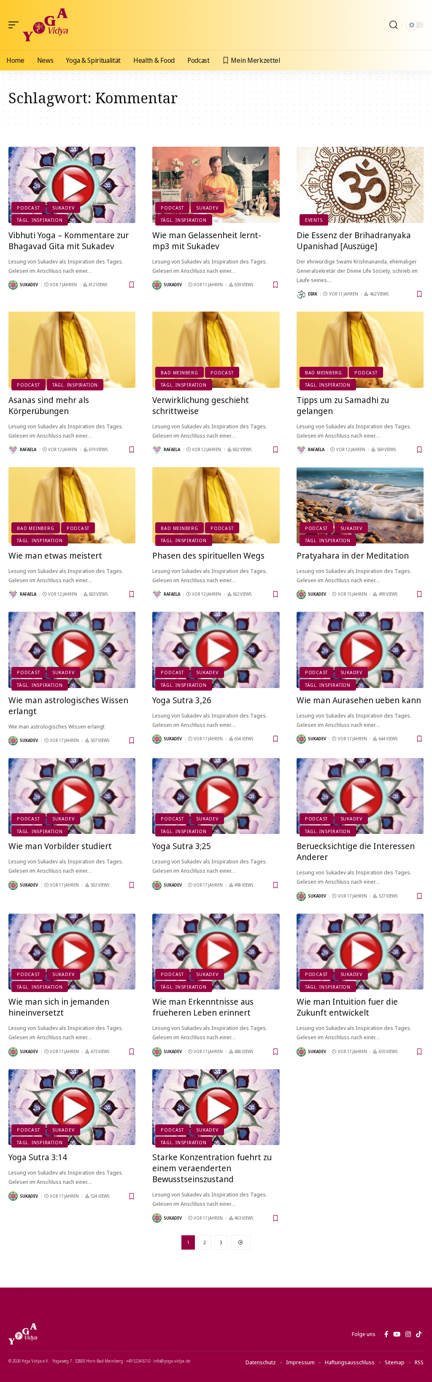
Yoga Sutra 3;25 (181, 846)
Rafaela (28, 449)
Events (314, 220)
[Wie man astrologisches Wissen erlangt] (71, 650)
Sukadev (63, 207)
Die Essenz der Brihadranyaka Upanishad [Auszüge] (354, 240)
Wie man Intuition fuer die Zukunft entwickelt (347, 1007)
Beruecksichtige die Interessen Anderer (356, 851)
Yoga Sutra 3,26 (181, 700)
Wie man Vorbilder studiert (60, 846)
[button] (15, 24)
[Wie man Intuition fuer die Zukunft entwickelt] (360, 952)
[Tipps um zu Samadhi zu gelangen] (360, 350)
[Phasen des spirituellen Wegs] (215, 505)
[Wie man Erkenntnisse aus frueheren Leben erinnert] (215, 952)
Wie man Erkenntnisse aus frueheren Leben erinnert (203, 1007)
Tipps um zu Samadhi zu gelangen (343, 405)
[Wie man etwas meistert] (71, 505)
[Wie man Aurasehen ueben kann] (360, 650)
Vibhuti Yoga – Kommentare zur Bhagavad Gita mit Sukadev (68, 240)
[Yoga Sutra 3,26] (215, 650)
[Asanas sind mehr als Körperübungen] (71, 350)
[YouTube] (396, 1334)
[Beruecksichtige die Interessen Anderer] (360, 796)
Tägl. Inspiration (39, 220)
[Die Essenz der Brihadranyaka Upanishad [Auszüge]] (360, 185)
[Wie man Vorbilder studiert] (71, 796)
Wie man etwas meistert (55, 555)
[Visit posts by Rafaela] (13, 449)
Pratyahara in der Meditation (353, 555)
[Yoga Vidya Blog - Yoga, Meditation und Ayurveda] (45, 24)
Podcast (28, 207)
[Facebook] (386, 1334)
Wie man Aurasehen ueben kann (359, 700)
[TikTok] (419, 1334)
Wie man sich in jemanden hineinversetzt (58, 1007)
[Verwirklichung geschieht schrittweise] (215, 350)
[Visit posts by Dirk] (301, 294)
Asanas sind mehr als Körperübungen (48, 405)
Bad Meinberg (179, 372)
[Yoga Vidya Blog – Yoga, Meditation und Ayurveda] (22, 1333)
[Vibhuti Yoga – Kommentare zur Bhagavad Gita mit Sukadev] (71, 185)
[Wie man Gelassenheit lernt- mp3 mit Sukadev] (215, 185)
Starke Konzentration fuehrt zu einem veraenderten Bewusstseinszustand (212, 1168)
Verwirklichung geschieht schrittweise (200, 405)
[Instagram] (408, 1334)
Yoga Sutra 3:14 (37, 1157)
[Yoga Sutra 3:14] (71, 1107)
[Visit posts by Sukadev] (13, 285)
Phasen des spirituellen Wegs (208, 555)
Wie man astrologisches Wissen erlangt (68, 705)
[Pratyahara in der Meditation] (360, 505)
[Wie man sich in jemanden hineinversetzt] (71, 952)
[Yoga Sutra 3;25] (215, 796)
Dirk (312, 294)
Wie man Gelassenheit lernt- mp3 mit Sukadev (206, 240)
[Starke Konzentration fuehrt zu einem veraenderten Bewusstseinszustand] (215, 1107)
